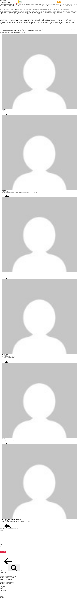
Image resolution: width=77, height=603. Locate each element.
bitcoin (3, 109)
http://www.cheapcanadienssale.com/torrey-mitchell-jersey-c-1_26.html (14, 30)
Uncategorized (2, 592)
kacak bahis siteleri (2, 583)
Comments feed (2, 597)
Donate (59, 1)
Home (29, 1)
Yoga (37, 1)
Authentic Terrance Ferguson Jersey (18, 11)
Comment (1, 530)
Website (1, 546)
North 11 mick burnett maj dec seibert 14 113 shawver (7, 577)
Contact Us (55, 1)
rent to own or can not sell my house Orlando (10, 519)
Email (1, 544)
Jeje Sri (40, 1)
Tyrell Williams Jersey (33, 4)
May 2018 (1, 588)
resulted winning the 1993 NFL (7, 581)
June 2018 (1, 587)
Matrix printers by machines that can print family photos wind (8, 576)
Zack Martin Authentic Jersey (10, 4)
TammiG (3, 438)
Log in (1, 595)
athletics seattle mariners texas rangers (5, 575)
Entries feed (1, 596)
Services (44, 1)
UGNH (47, 1)
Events (51, 1)
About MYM (33, 1)
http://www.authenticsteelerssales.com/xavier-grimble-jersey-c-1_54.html (32, 19)
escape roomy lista (5, 354)
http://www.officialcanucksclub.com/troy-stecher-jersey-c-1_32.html (18, 5)
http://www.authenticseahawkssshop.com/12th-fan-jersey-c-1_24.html (22, 20)
